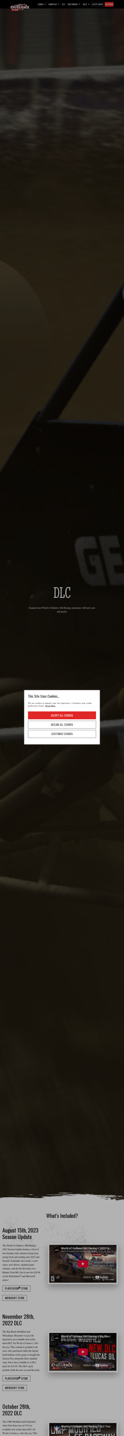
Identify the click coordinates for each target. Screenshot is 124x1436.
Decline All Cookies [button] (62, 725)
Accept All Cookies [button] (62, 715)
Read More (50, 705)
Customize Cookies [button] (62, 734)
